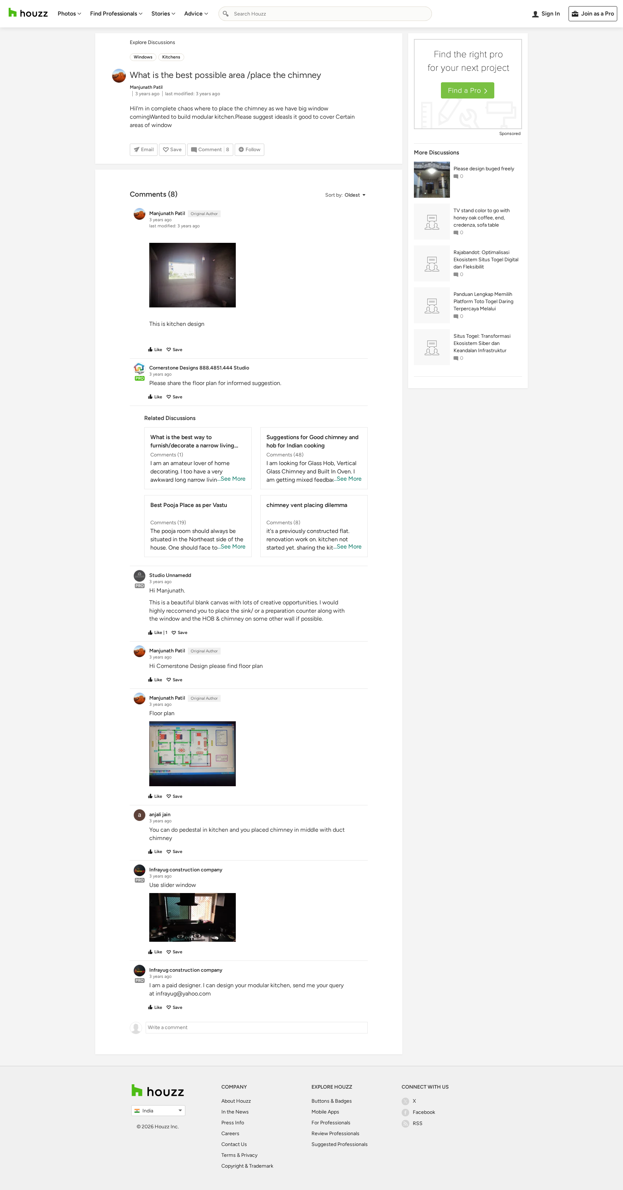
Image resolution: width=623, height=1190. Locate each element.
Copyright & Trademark (247, 1166)
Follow (253, 149)
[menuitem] (69, 13)
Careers (230, 1133)
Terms (228, 1155)
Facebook (424, 1112)
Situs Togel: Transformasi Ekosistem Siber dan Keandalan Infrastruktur (482, 343)
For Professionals (331, 1123)
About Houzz (236, 1101)
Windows (143, 57)
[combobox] (325, 13)
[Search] (225, 13)
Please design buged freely (484, 169)
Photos (67, 13)
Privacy (249, 1155)
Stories (160, 13)
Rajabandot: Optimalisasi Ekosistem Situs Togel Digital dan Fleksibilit (486, 259)
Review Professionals (335, 1133)
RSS (418, 1123)
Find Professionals (113, 13)
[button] (345, 195)
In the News (235, 1112)
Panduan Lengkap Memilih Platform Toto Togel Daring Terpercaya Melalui (483, 301)
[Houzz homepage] (28, 12)
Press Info (232, 1123)
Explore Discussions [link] (152, 42)
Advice (193, 13)
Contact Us (234, 1144)
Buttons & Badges (332, 1101)
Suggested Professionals (340, 1144)
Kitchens (171, 57)
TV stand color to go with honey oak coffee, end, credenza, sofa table (482, 217)
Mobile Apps (325, 1112)
